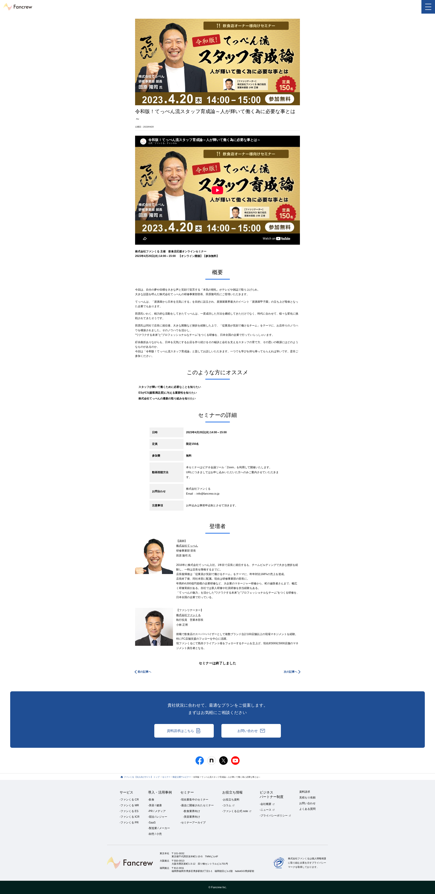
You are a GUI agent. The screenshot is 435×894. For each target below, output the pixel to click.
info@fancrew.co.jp (207, 493)
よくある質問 (307, 808)
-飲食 (151, 799)
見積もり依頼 (307, 797)
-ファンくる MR (129, 805)
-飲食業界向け (191, 811)
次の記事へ (290, 671)
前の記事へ (144, 671)
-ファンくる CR (129, 799)
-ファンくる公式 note (235, 811)
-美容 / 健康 (155, 805)
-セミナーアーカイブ (193, 822)
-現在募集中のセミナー (194, 799)
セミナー (166, 776)
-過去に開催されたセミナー (197, 805)
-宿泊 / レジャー (157, 816)
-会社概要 (265, 804)
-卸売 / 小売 (155, 833)
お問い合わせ (247, 731)
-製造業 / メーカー (159, 828)
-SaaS (152, 822)
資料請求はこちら (180, 731)
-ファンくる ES (129, 811)
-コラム (226, 805)
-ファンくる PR (129, 822)
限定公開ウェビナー (182, 776)
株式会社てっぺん (187, 545)
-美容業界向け (191, 816)
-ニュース (265, 809)
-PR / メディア (157, 811)
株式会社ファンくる (188, 615)
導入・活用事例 (160, 792)
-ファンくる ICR (130, 816)
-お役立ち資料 (230, 799)
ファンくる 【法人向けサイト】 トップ (142, 776)
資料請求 (304, 791)
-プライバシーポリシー (274, 815)
